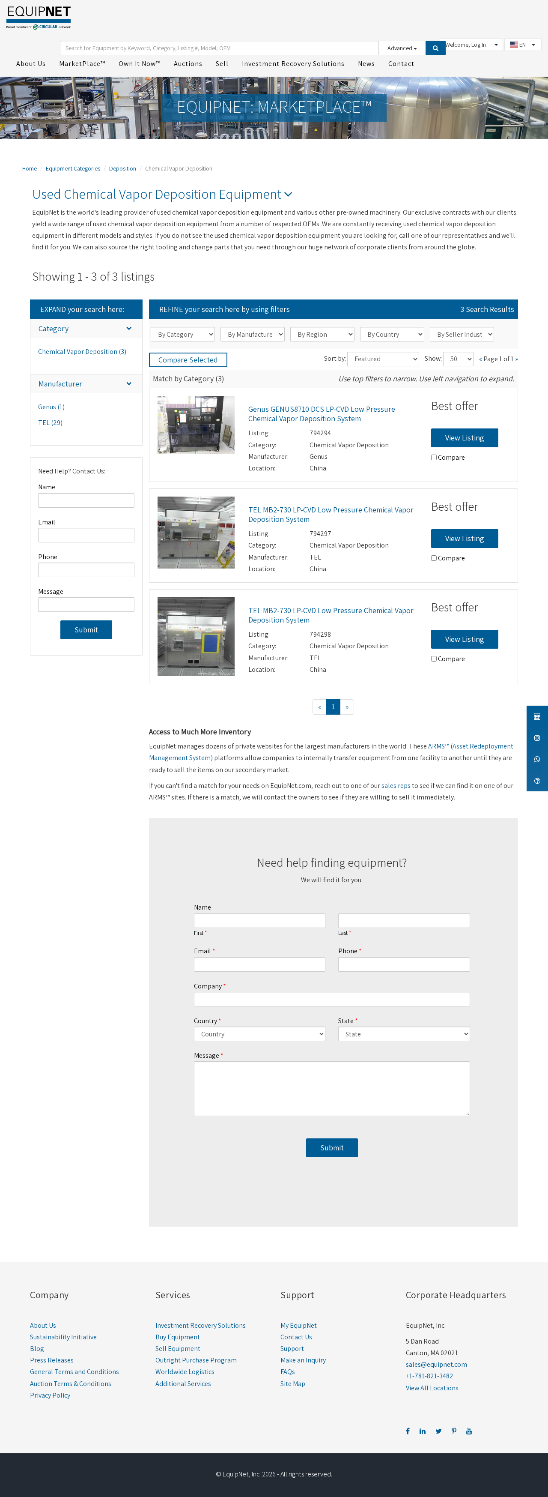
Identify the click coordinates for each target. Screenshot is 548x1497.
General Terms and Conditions (74, 1371)
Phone (47, 556)
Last (343, 933)
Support (292, 1348)
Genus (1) (51, 406)
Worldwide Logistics (184, 1371)
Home (29, 168)
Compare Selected (188, 360)
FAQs (287, 1371)
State (346, 1020)
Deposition (122, 168)
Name (46, 486)
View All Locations (432, 1387)
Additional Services (183, 1383)
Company (208, 986)
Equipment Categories (73, 168)
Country (205, 1020)
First (198, 933)
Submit (86, 630)
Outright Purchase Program (196, 1360)
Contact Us (296, 1336)
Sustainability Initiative (63, 1336)
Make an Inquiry (303, 1360)
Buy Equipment (177, 1336)
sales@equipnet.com (436, 1364)
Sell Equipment (177, 1348)
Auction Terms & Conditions (70, 1383)
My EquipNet (298, 1325)
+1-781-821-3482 (429, 1375)
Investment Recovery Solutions (200, 1325)
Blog (37, 1348)
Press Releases (52, 1360)
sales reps (396, 785)
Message (50, 591)
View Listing (464, 438)
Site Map (292, 1383)
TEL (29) (50, 422)
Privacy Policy (50, 1395)
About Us (43, 1325)
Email (46, 522)
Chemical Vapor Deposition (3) (82, 351)
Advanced (400, 48)
